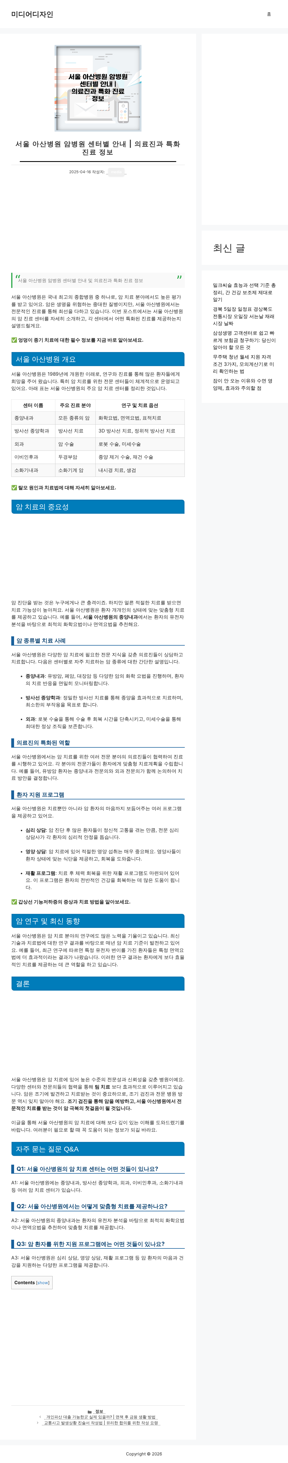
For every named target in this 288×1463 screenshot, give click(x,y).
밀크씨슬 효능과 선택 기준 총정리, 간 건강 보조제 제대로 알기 (244, 292)
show (42, 1282)
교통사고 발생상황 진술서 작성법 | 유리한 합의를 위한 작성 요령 (101, 1423)
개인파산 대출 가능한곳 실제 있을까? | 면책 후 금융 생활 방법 (101, 1417)
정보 (99, 1411)
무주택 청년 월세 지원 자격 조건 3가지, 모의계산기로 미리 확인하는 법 (243, 364)
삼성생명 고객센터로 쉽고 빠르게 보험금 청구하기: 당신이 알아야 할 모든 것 (244, 340)
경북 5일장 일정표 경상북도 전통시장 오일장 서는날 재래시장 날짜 (243, 316)
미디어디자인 (32, 14)
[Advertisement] (98, 227)
